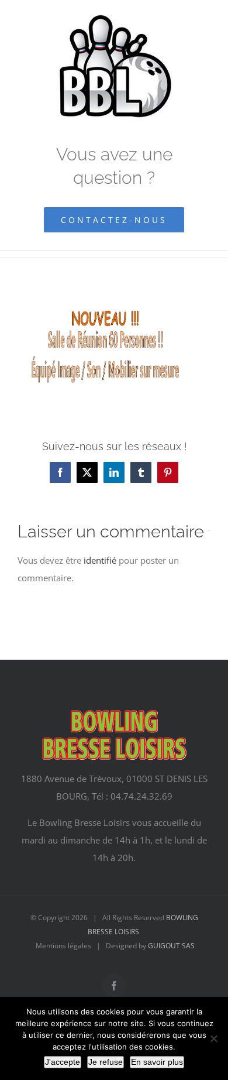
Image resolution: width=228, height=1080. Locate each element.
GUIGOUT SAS (171, 946)
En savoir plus (157, 1062)
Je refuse (105, 1062)
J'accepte (62, 1062)
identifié (100, 560)
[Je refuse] (213, 1038)
